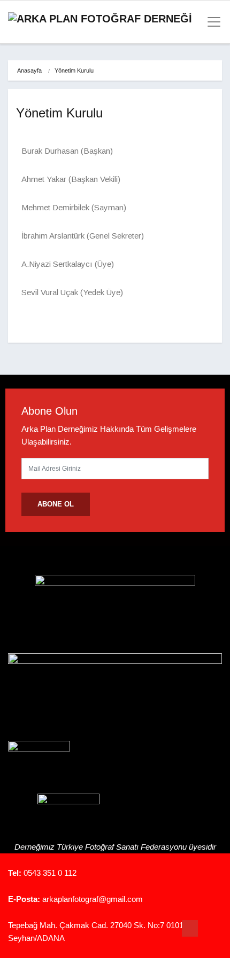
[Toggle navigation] (211, 22)
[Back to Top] (190, 928)
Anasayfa (29, 70)
